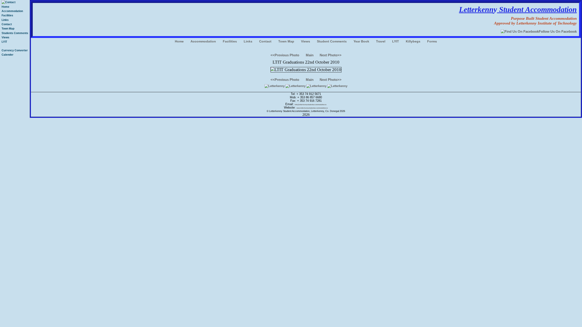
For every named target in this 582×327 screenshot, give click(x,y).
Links (5, 20)
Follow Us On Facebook (558, 31)
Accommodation (12, 11)
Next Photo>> (330, 55)
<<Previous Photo (285, 55)
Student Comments (332, 41)
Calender (7, 54)
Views (5, 37)
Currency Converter (15, 50)
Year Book (361, 41)
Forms (432, 41)
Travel (380, 41)
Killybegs (413, 41)
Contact (7, 24)
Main (310, 55)
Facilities (7, 15)
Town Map (8, 28)
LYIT (4, 41)
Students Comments (15, 33)
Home (5, 6)
